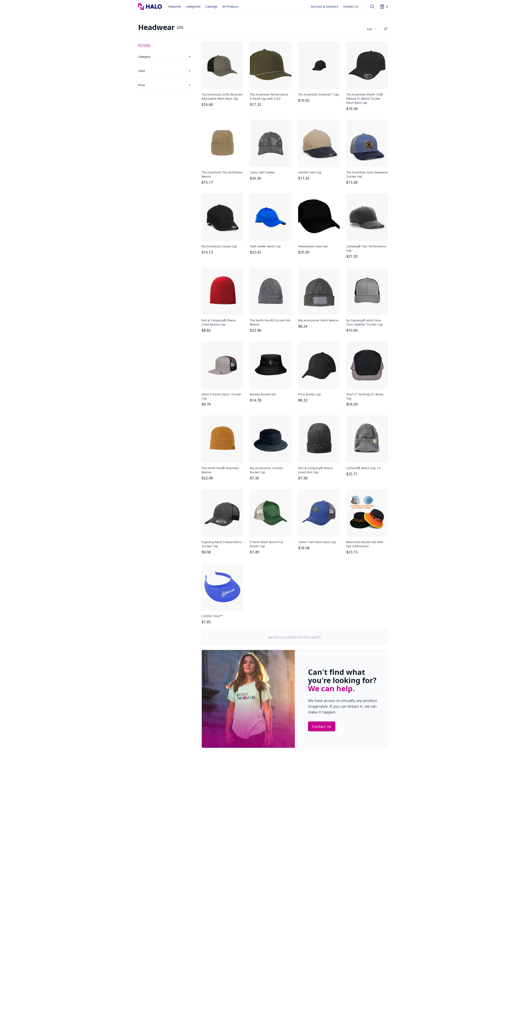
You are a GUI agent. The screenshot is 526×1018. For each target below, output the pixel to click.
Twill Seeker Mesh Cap (265, 246)
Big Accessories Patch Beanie (318, 320)
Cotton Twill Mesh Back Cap (317, 542)
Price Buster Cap (309, 394)
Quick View (222, 82)
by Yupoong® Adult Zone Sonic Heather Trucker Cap (364, 322)
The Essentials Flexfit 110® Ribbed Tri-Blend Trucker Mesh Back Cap (364, 98)
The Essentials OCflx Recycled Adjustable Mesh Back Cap (222, 96)
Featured (174, 6)
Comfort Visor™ (212, 616)
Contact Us (350, 6)
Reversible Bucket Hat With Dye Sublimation (364, 544)
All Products (230, 6)
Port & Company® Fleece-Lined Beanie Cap (219, 322)
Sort (369, 29)
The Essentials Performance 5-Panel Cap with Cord (269, 96)
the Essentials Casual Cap (219, 246)
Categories (193, 6)
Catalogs (211, 6)
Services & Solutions (324, 6)
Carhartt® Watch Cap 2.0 (363, 468)
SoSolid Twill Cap (310, 172)
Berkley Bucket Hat (263, 394)
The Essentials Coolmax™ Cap (318, 94)
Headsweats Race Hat (313, 246)
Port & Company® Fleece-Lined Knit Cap (315, 470)
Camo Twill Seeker (262, 172)
